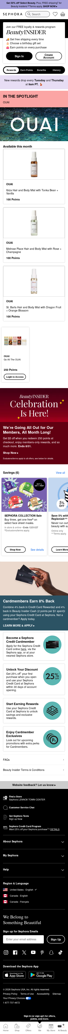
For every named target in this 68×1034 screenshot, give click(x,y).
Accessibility (43, 993)
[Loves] (55, 14)
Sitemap (57, 993)
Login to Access (15, 376)
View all (60, 472)
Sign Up (56, 939)
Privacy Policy (10, 993)
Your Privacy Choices (14, 998)
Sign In (19, 56)
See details (37, 549)
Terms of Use (27, 993)
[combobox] (37, 14)
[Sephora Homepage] (12, 14)
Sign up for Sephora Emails (20, 931)
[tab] (11, 70)
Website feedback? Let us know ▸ (34, 785)
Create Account (48, 56)
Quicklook (9, 341)
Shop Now (15, 549)
